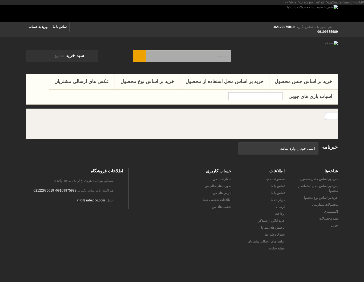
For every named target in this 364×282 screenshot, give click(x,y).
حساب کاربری (218, 170)
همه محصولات (328, 218)
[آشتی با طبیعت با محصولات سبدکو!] (182, 13)
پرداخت (280, 214)
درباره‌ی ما (278, 200)
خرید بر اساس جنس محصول (303, 81)
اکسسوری (331, 211)
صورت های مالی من (218, 186)
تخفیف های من (221, 207)
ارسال (280, 207)
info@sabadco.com (91, 200)
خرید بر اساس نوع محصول (147, 81)
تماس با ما (60, 27)
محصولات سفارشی (325, 204)
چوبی (334, 225)
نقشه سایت (277, 248)
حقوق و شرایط (275, 234)
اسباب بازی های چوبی (310, 96)
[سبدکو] (288, 54)
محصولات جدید (275, 179)
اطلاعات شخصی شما (217, 200)
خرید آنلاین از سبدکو (271, 221)
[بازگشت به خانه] (332, 116)
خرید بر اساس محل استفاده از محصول (224, 81)
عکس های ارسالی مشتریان (81, 81)
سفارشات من (222, 179)
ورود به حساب (38, 27)
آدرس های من (222, 193)
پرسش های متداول (272, 227)
